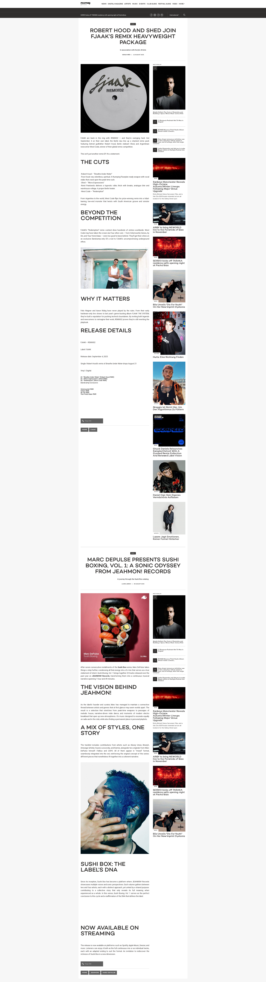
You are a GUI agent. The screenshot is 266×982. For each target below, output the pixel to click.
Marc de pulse (109, 972)
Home (84, 429)
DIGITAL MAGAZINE (115, 4)
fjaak (93, 429)
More (181, 4)
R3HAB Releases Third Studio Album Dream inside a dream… (169, 130)
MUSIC (135, 4)
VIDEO (174, 4)
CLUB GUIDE (152, 4)
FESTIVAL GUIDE (164, 4)
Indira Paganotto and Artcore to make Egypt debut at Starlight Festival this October (170, 150)
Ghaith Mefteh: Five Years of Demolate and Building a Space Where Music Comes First (168, 90)
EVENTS (142, 4)
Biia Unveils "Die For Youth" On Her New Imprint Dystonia (99, 15)
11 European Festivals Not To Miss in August (169, 121)
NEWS (104, 4)
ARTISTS (127, 4)
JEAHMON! (95, 972)
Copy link (88, 421)
